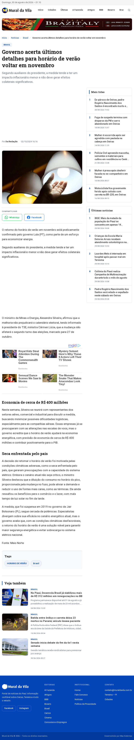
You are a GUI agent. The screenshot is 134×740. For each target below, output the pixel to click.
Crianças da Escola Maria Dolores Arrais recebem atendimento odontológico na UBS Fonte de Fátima (111, 239)
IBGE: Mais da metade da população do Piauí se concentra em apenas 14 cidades (108, 221)
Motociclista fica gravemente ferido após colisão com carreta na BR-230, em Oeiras (110, 191)
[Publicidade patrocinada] (67, 24)
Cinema (47, 717)
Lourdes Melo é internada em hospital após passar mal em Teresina (110, 256)
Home (77, 690)
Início (40, 10)
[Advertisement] (42, 110)
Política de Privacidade (85, 704)
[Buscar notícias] (129, 10)
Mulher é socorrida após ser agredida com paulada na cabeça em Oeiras (110, 138)
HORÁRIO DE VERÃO (17, 563)
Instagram (24, 708)
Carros (47, 713)
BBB (101, 10)
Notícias (15, 38)
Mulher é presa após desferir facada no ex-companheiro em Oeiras (111, 173)
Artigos (91, 10)
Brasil (122, 10)
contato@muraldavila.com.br (118, 690)
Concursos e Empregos (55, 722)
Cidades (52, 10)
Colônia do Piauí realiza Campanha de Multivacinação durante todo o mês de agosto (111, 274)
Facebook (8, 708)
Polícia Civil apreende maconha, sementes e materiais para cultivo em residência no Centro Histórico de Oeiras (112, 156)
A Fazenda (77, 10)
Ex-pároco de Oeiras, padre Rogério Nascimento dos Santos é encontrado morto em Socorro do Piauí (111, 103)
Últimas (64, 10)
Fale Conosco (81, 694)
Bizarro (111, 10)
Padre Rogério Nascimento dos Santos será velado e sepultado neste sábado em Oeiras (112, 292)
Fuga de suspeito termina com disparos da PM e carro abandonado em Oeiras (111, 120)
